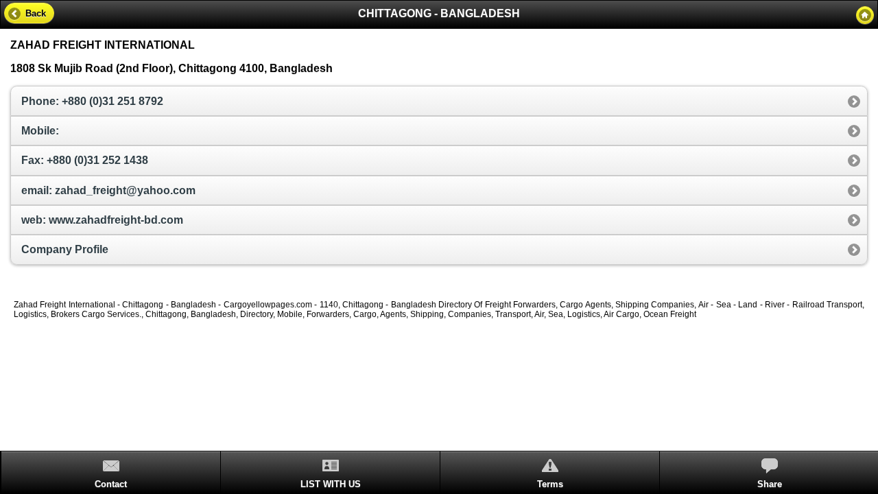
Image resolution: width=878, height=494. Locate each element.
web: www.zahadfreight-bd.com (102, 220)
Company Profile (64, 249)
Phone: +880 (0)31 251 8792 (92, 101)
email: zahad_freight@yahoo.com (108, 190)
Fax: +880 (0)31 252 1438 (84, 160)
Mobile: (40, 131)
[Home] (865, 15)
